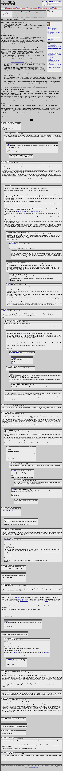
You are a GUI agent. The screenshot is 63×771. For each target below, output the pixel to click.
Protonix (32, 248)
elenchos (9, 332)
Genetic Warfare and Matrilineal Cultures (53, 60)
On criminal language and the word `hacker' (54, 68)
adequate (15, 652)
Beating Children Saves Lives (51, 29)
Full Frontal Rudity (50, 38)
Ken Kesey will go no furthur (51, 34)
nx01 (6, 539)
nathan (14, 470)
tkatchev (9, 447)
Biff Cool (6, 391)
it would (7, 510)
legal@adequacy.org (35, 767)
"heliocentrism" (4, 113)
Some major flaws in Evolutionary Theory (53, 61)
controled (3, 603)
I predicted (3, 510)
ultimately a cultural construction (17, 62)
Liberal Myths (7, 13)
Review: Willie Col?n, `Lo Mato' (52, 57)
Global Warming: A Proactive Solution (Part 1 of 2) (54, 32)
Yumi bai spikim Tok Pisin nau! (52, 45)
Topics (27, 7)
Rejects (39, 7)
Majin (11, 373)
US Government (21, 599)
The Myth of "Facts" (50, 33)
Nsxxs (4, 162)
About (16, 7)
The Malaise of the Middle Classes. (52, 28)
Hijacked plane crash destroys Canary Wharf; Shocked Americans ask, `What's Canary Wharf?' (54, 56)
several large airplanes (24, 601)
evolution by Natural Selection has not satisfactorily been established (29, 211)
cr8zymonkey (5, 753)
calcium (49, 744)
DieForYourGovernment (14, 352)
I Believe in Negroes (50, 40)
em (6, 12)
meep (12, 363)
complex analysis (17, 597)
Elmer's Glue (23, 13)
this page (50, 8)
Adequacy (26, 333)
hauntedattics (17, 480)
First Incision (12, 243)
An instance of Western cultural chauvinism (54, 67)
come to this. (11, 510)
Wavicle (9, 284)
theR (3, 123)
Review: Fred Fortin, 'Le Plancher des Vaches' (54, 53)
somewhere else (46, 652)
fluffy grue (14, 358)
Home (6, 7)
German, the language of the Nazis (53, 49)
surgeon (10, 744)
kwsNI (6, 133)
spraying (46, 601)
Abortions (54, 7)
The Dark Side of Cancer (51, 39)
